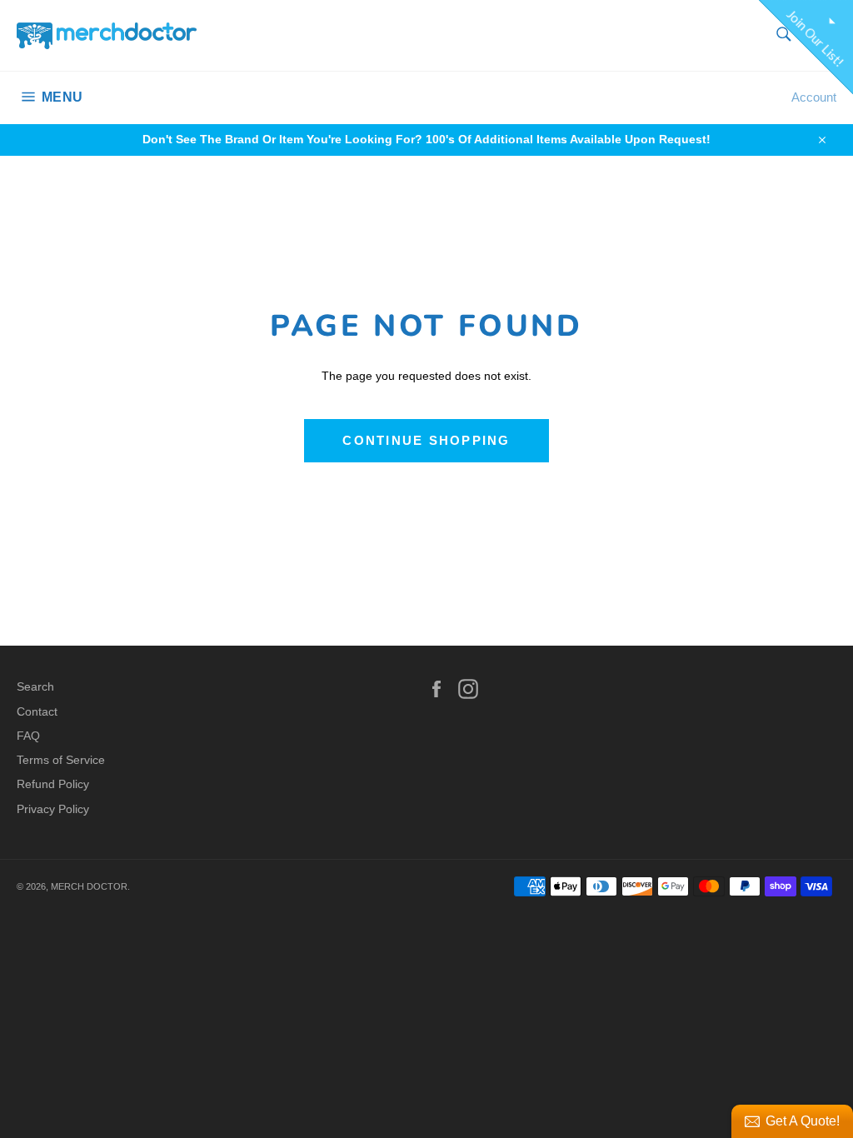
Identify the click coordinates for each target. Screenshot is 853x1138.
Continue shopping (426, 440)
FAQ (28, 735)
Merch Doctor (89, 886)
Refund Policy (53, 784)
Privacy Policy (53, 809)
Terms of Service (61, 759)
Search (35, 686)
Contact (37, 711)
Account (813, 97)
